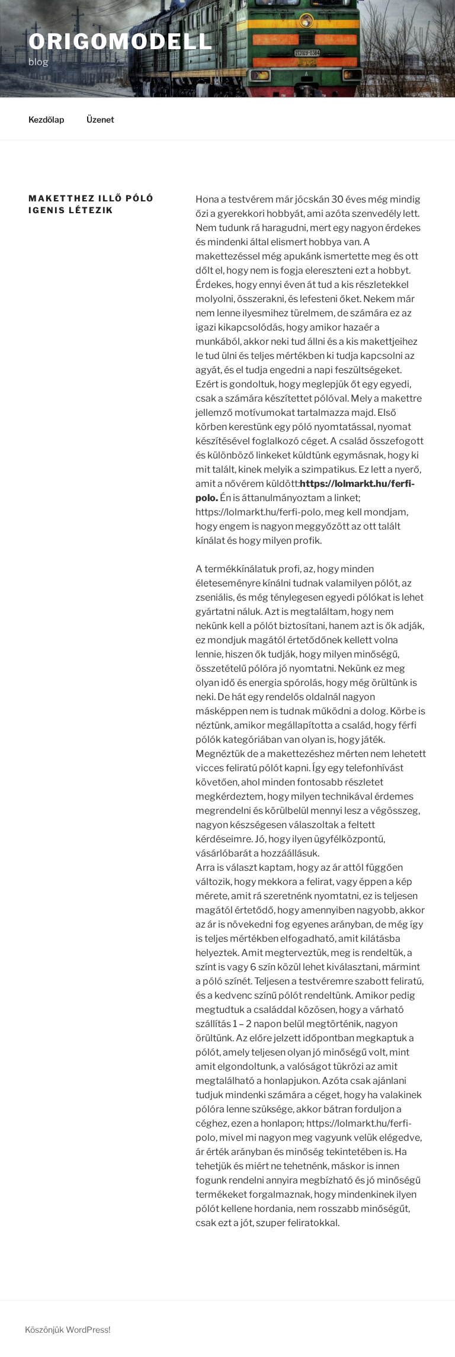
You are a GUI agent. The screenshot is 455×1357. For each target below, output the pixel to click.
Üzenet (100, 119)
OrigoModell (121, 41)
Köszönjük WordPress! (67, 1329)
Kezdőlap (46, 119)
